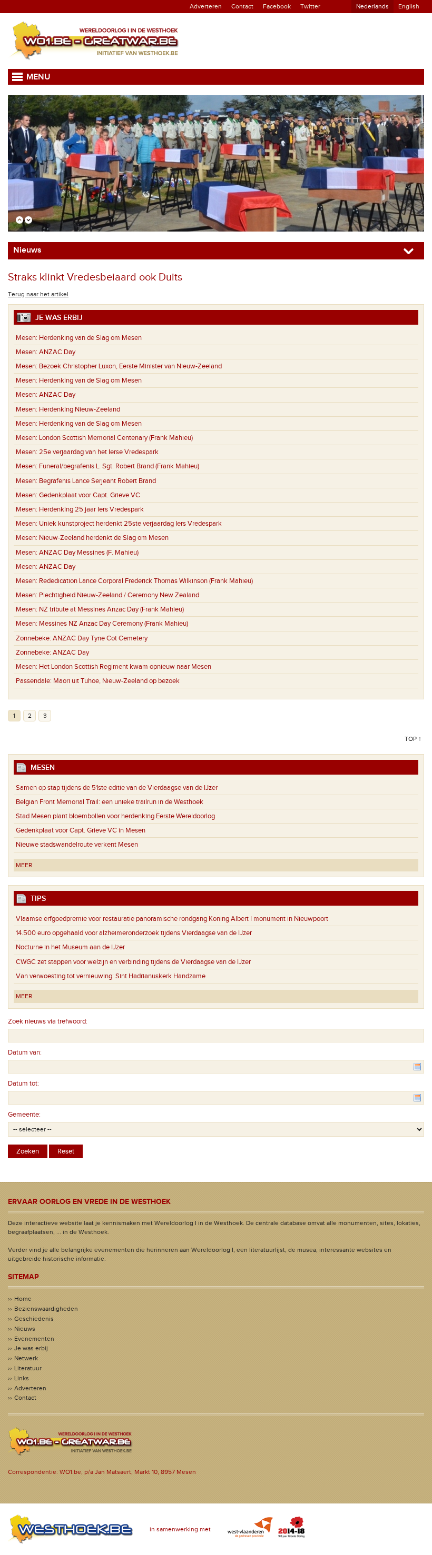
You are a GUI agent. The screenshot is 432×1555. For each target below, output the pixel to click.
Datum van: (25, 1052)
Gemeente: (24, 1114)
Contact (242, 6)
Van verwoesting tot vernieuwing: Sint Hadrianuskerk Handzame (113, 976)
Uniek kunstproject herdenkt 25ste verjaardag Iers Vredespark (119, 523)
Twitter (310, 6)
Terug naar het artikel (38, 294)
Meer (24, 865)
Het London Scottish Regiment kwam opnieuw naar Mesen (113, 667)
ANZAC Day (45, 352)
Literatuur (28, 1368)
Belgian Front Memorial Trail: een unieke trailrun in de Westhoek (109, 802)
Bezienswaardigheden (46, 1308)
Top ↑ (413, 739)
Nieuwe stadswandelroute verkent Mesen (77, 844)
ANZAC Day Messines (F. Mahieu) (77, 552)
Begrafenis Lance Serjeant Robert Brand (86, 481)
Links (21, 1378)
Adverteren (206, 6)
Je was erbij (31, 1348)
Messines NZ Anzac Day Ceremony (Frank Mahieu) (102, 623)
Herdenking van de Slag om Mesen (79, 338)
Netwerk (26, 1358)
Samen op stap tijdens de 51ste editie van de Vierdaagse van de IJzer (117, 788)
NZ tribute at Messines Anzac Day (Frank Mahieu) (100, 609)
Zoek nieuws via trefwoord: (47, 1021)
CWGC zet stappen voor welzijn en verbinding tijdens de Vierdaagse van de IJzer (133, 962)
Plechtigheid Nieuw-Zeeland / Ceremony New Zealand (107, 595)
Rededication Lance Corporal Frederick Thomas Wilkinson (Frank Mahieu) (134, 581)
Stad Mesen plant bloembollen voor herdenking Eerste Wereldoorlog (115, 816)
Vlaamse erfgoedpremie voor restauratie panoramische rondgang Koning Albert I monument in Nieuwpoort (172, 919)
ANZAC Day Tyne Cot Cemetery (82, 638)
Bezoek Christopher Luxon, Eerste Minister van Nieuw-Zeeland (119, 366)
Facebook (277, 6)
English (408, 6)
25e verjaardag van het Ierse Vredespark (87, 452)
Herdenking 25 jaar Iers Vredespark (80, 509)
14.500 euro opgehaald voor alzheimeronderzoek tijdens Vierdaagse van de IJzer (134, 933)
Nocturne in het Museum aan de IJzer (70, 947)
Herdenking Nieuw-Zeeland (68, 409)
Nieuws (24, 1328)
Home (23, 1298)
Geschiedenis (34, 1318)
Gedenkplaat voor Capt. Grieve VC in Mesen (80, 830)
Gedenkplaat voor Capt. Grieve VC (78, 495)
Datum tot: (23, 1083)
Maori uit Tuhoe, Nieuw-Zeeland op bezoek (98, 681)
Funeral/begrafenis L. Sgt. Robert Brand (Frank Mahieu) (107, 466)
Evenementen (34, 1338)
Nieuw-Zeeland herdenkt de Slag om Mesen (92, 538)
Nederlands (372, 6)
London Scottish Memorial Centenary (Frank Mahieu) (104, 438)
